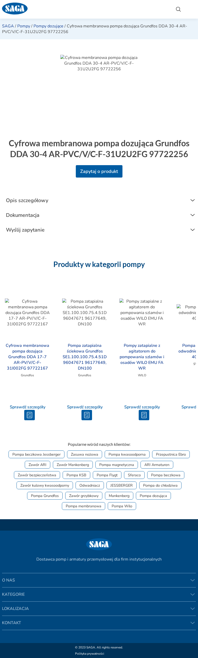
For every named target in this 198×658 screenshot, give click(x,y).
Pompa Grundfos (45, 495)
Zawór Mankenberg (73, 464)
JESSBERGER (121, 485)
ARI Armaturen (156, 464)
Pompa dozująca (153, 495)
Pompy (23, 26)
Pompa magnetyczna (116, 464)
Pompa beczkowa (165, 475)
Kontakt (11, 623)
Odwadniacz (89, 485)
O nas (8, 580)
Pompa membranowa (83, 506)
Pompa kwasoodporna (127, 454)
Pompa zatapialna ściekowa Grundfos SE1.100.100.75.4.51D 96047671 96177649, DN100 (85, 357)
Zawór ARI (37, 464)
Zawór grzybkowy (83, 495)
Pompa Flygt (107, 475)
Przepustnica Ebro (171, 454)
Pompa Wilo (122, 506)
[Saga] (85, 9)
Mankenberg (119, 495)
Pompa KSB (76, 475)
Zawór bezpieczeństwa (37, 475)
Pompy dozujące (48, 26)
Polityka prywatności (89, 654)
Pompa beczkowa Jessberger (36, 454)
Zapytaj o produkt (99, 171)
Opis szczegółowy (27, 200)
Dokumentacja (22, 215)
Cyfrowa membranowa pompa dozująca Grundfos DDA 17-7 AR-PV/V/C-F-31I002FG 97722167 (27, 357)
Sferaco (134, 475)
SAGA (8, 26)
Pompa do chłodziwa (160, 485)
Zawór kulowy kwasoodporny (44, 485)
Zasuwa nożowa (84, 454)
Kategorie (13, 594)
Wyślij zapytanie (25, 229)
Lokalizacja (15, 608)
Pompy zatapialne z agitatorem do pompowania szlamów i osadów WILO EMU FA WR (142, 357)
